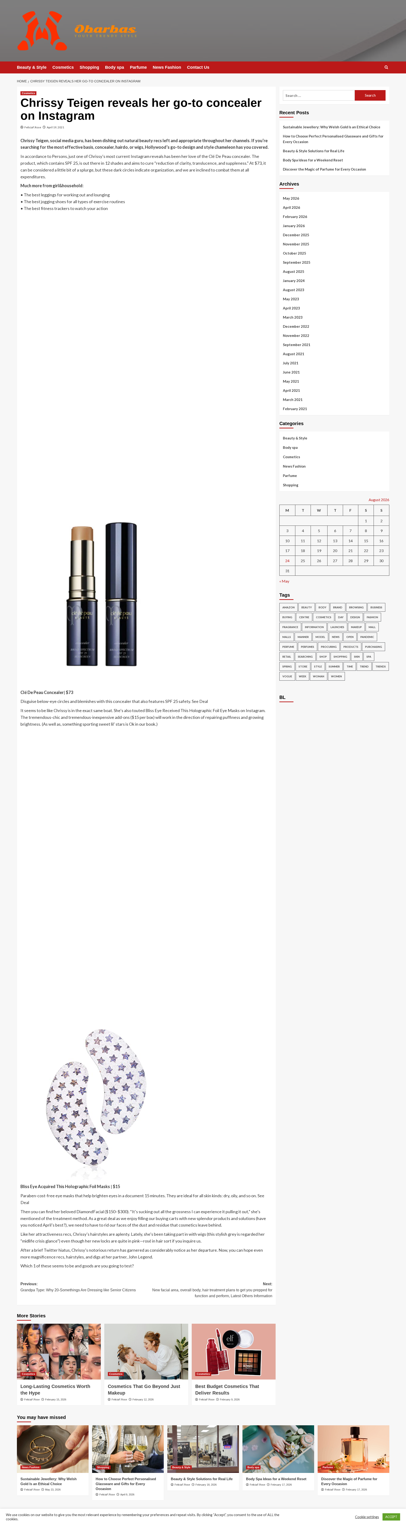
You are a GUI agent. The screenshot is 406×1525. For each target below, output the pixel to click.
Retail (286, 656)
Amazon (288, 607)
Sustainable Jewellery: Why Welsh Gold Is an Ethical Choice (331, 127)
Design (355, 617)
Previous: (78, 1287)
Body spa (114, 67)
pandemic (367, 636)
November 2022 (296, 335)
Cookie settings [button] (367, 1517)
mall (372, 627)
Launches (337, 627)
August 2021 (293, 354)
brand (337, 607)
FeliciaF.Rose (32, 127)
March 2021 (293, 399)
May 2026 (291, 198)
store (303, 666)
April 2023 (291, 308)
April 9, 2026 (127, 1494)
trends (380, 666)
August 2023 (293, 290)
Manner (303, 636)
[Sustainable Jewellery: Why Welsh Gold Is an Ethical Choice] (53, 1449)
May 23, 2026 (53, 1489)
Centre (304, 617)
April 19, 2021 (55, 127)
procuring (329, 646)
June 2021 (291, 372)
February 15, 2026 (55, 1399)
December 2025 (296, 235)
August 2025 (293, 271)
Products (351, 646)
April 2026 (291, 207)
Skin (357, 656)
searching (305, 656)
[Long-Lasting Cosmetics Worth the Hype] (59, 1352)
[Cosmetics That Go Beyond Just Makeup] (146, 1352)
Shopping (89, 67)
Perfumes (307, 646)
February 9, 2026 (230, 1399)
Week (302, 676)
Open (350, 636)
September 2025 (296, 262)
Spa (369, 656)
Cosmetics (63, 67)
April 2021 (291, 390)
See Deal (200, 701)
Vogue (287, 676)
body (322, 607)
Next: (212, 1290)
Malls (286, 636)
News (336, 636)
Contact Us (198, 67)
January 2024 (294, 280)
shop (323, 656)
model (320, 636)
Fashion (372, 617)
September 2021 (296, 345)
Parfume (138, 67)
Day (341, 617)
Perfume (288, 646)
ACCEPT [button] (391, 1517)
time (350, 666)
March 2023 (293, 317)
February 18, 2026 (206, 1484)
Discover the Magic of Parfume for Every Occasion (324, 169)
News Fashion (167, 67)
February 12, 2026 (143, 1399)
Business (376, 607)
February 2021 (295, 409)
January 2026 (294, 226)
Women (336, 676)
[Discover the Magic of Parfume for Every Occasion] (353, 1449)
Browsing (356, 607)
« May (284, 581)
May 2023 (291, 299)
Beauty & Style (32, 67)
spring (287, 666)
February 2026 (295, 216)
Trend (364, 666)
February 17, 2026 (281, 1484)
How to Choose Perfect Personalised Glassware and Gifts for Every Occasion (333, 139)
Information (314, 627)
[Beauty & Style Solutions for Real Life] (203, 1449)
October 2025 (294, 253)
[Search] (386, 67)
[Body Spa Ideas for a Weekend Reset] (278, 1449)
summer (334, 666)
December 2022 (296, 326)
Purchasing (373, 646)
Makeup (356, 627)
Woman (318, 676)
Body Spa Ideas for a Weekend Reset (313, 160)
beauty (306, 607)
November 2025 (296, 244)
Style (318, 666)
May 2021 (291, 381)
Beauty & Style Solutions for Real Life (313, 151)
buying (287, 617)
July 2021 (290, 363)
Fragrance (290, 627)
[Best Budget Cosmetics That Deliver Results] (234, 1352)
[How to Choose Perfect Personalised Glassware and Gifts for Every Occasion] (128, 1449)
